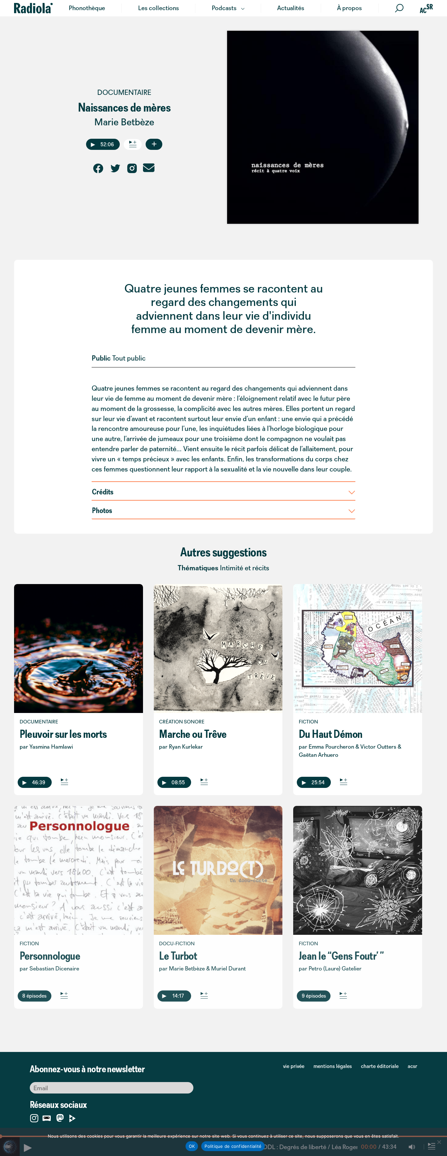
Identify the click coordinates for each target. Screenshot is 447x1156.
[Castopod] (47, 1116)
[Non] (439, 1142)
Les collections (158, 8)
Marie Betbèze (124, 122)
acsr (412, 1066)
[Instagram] (34, 1116)
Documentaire (124, 92)
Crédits (103, 491)
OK (192, 1146)
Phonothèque (87, 8)
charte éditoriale (380, 1066)
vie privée (293, 1066)
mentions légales (332, 1066)
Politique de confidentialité (233, 1146)
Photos (102, 510)
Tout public (129, 358)
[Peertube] (72, 1116)
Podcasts (224, 8)
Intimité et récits (244, 567)
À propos (349, 8)
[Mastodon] (60, 1118)
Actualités (290, 8)
